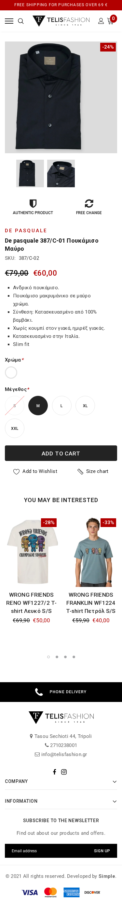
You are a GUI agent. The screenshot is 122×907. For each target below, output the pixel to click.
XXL (15, 428)
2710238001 (63, 745)
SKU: (10, 258)
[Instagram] (64, 772)
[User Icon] (101, 22)
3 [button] (65, 657)
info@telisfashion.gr (63, 754)
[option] (61, 97)
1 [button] (48, 657)
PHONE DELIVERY (68, 692)
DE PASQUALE (26, 231)
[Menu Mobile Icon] (9, 21)
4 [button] (74, 657)
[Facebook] (54, 772)
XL (85, 406)
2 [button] (57, 657)
